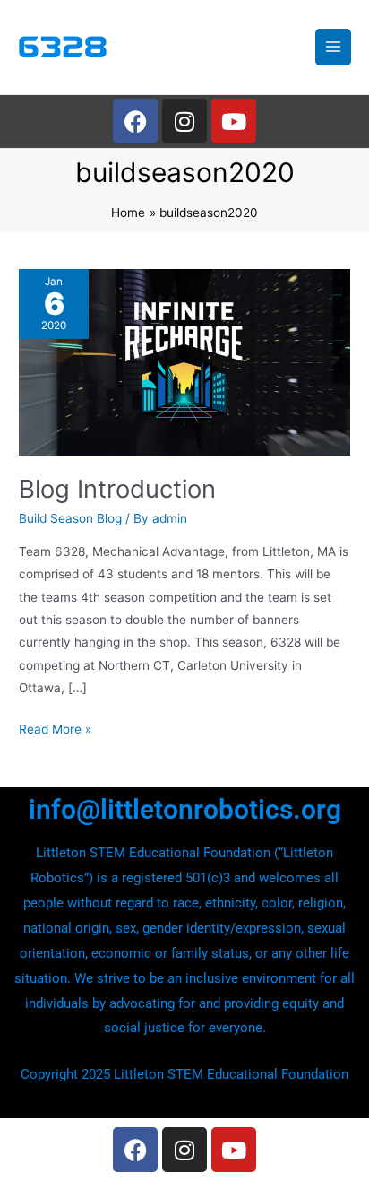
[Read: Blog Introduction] (184, 360)
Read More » (55, 727)
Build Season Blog (70, 518)
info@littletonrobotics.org (185, 809)
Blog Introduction (117, 488)
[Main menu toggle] (333, 47)
